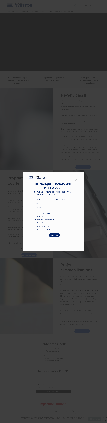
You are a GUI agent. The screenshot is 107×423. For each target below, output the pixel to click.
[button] (76, 180)
